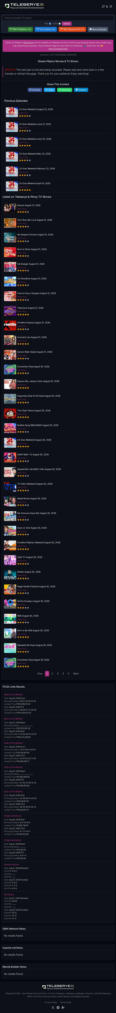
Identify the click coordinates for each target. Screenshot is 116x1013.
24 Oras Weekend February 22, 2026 (37, 168)
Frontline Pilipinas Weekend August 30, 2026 (38, 542)
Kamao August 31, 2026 (28, 205)
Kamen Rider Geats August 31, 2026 (34, 352)
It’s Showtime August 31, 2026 (31, 278)
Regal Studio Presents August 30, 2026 (36, 586)
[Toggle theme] (107, 6)
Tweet (50, 90)
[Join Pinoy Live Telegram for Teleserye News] (58, 1007)
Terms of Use (65, 1002)
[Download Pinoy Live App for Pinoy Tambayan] (63, 1007)
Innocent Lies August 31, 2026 (32, 337)
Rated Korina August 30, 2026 (31, 498)
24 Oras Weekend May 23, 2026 (34, 154)
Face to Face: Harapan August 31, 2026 (36, 293)
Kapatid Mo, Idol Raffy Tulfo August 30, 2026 (39, 469)
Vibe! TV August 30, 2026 (29, 557)
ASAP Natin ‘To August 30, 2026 (33, 454)
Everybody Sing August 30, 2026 (33, 366)
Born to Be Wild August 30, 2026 (33, 630)
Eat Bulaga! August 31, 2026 (30, 264)
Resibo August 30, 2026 (28, 572)
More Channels (99, 29)
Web (46, 23)
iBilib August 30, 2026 (27, 616)
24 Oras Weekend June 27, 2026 (35, 124)
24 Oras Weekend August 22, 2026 (36, 109)
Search (67, 24)
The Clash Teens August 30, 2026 (33, 410)
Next (76, 673)
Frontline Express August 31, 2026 (33, 322)
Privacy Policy (51, 1002)
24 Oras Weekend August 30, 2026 (34, 440)
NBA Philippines (22, 29)
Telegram (82, 90)
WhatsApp (65, 90)
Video (55, 23)
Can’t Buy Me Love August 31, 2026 (34, 220)
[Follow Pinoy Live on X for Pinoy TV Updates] (53, 1007)
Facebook (36, 90)
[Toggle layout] (103, 6)
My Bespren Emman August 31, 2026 (35, 234)
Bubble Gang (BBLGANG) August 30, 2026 (37, 425)
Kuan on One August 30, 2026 (32, 528)
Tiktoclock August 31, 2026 (30, 308)
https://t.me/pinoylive (58, 49)
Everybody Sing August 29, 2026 (33, 660)
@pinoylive (28, 42)
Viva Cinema (47, 29)
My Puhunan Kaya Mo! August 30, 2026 (36, 513)
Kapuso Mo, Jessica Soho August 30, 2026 (38, 381)
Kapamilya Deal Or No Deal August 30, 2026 (38, 396)
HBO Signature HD (73, 29)
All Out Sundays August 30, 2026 (33, 601)
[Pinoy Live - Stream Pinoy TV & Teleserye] (24, 8)
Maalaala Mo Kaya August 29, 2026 (34, 645)
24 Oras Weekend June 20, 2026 (35, 139)
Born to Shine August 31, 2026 (32, 249)
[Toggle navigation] (111, 6)
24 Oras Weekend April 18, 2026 (34, 183)
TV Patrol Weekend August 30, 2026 (34, 484)
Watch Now (23, 113)
